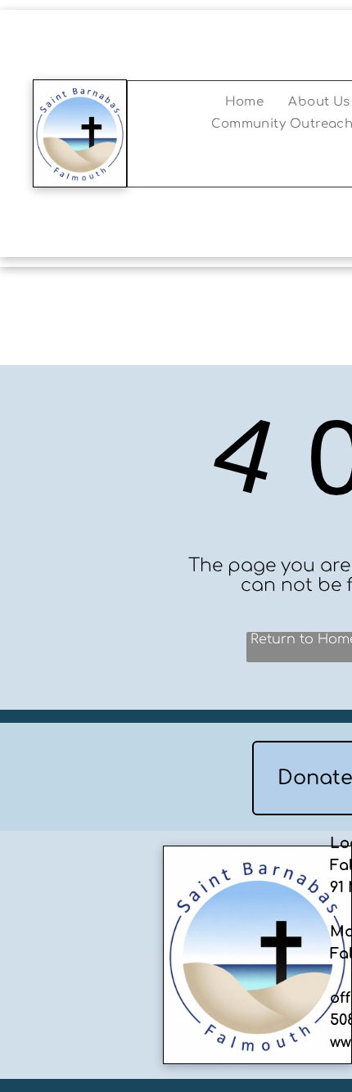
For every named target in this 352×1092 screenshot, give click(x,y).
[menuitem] (245, 102)
